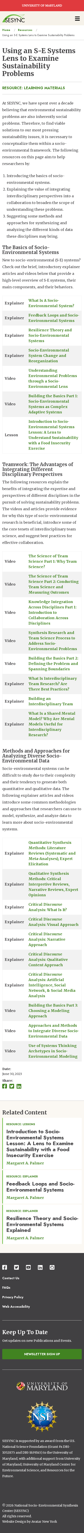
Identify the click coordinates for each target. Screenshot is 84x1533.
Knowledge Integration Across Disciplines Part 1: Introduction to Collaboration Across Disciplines (52, 612)
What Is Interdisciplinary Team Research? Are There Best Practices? (52, 683)
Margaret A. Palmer (25, 1163)
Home (6, 30)
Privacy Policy (12, 1297)
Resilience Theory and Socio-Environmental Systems (50, 335)
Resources (25, 30)
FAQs (6, 1287)
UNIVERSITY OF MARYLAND (42, 6)
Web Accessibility (16, 1306)
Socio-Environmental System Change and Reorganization (48, 355)
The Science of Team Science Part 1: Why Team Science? (52, 561)
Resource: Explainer (22, 1177)
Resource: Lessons (20, 1124)
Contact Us (10, 1278)
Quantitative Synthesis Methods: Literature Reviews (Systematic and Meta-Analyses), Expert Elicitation (51, 853)
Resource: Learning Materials (33, 88)
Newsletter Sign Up (42, 1354)
